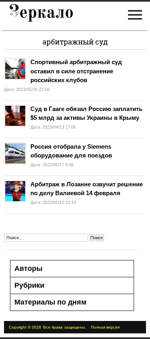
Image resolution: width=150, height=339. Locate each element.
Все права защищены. (64, 327)
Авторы (28, 268)
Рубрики (29, 285)
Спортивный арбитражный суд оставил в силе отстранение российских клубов (76, 71)
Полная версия (105, 327)
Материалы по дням (50, 302)
